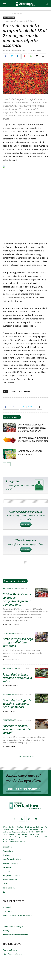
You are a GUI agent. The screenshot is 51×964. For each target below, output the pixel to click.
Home (5, 13)
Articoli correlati (11, 417)
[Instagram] (22, 819)
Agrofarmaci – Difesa (12, 859)
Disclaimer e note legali (13, 926)
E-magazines (25, 485)
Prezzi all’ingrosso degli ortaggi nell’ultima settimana (18, 642)
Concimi (6, 871)
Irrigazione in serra (11, 875)
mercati (13, 391)
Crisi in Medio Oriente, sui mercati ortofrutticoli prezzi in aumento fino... (17, 599)
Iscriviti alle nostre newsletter (23, 788)
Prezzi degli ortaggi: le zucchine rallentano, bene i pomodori (17, 703)
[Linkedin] (29, 819)
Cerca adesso (25, 524)
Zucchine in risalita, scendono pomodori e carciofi (17, 729)
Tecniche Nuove (10, 950)
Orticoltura (7, 847)
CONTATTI (7, 911)
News (5, 883)
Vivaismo (6, 855)
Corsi (5, 892)
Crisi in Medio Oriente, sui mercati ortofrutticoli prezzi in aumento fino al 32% (32, 427)
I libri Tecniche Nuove (12, 954)
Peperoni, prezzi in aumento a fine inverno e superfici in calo (33, 439)
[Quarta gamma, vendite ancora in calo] (9, 454)
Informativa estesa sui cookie (15, 934)
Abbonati (7, 907)
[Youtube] (36, 819)
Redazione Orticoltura (11, 624)
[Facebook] (14, 819)
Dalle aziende (9, 888)
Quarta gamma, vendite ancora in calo (30, 452)
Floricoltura (8, 851)
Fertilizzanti (8, 867)
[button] (47, 3)
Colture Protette (9, 711)
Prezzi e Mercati (16, 13)
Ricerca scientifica (10, 863)
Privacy (6, 930)
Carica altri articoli (25, 756)
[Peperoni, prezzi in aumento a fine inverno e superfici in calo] (9, 441)
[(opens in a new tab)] (41, 637)
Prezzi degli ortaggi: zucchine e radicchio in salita (17, 678)
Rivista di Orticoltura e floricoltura (17, 915)
